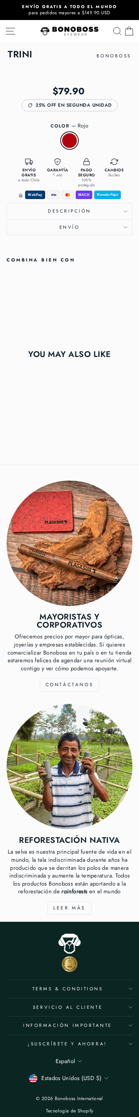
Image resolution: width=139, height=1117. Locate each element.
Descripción (69, 211)
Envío (69, 227)
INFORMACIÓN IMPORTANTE (67, 1025)
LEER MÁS (69, 907)
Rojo (69, 140)
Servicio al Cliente (67, 1007)
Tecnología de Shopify (69, 1110)
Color (69, 125)
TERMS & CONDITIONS (67, 988)
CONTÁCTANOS (70, 684)
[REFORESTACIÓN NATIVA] (69, 766)
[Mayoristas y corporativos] (69, 543)
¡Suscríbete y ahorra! (67, 1043)
